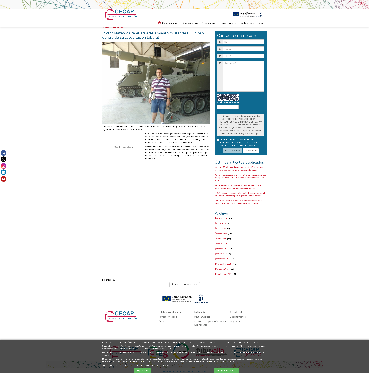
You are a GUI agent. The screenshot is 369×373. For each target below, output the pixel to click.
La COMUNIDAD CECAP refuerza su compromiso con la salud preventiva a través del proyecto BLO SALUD (238, 202)
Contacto (260, 23)
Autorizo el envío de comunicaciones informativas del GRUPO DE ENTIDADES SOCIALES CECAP (238, 142)
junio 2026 (221, 228)
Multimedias (200, 312)
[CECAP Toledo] (120, 15)
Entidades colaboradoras (171, 312)
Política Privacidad (168, 316)
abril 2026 (221, 238)
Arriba (176, 284)
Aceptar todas (142, 370)
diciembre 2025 (224, 259)
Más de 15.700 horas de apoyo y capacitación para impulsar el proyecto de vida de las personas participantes (240, 168)
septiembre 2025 (224, 274)
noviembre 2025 (224, 264)
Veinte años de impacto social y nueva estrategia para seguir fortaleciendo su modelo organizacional (238, 186)
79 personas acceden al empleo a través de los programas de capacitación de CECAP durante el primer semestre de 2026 (240, 178)
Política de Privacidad (246, 145)
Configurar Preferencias (227, 370)
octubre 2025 (223, 269)
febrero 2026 (223, 249)
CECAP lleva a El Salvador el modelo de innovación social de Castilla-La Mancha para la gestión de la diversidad (240, 194)
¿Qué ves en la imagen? (228, 102)
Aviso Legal (236, 312)
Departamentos (238, 316)
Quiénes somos (171, 23)
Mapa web (235, 321)
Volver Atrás (192, 284)
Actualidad (247, 23)
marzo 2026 (222, 243)
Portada (107, 27)
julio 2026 (221, 223)
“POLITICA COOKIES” (142, 365)
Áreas (162, 321)
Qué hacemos (190, 23)
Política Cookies (202, 316)
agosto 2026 (222, 218)
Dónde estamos (208, 23)
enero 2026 (222, 254)
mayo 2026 (222, 233)
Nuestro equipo (230, 23)
